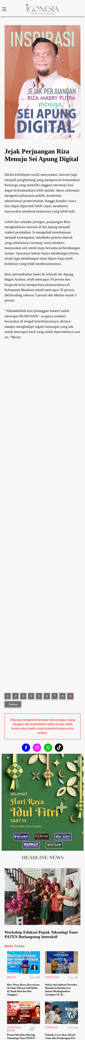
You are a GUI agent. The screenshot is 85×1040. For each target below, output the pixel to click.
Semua (13, 704)
